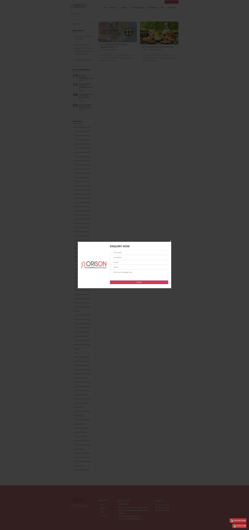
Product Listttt (241, 526)
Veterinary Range (239, 520)
